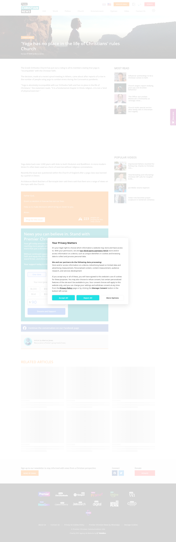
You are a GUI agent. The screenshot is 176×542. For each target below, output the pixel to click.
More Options (112, 298)
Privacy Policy (66, 288)
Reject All (88, 298)
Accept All (63, 298)
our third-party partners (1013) (94, 250)
